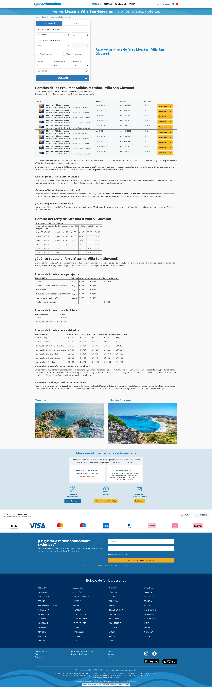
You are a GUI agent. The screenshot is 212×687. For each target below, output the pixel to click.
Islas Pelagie (79, 623)
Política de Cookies (124, 684)
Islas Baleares (80, 618)
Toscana (42, 640)
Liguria (77, 627)
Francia (148, 601)
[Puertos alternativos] (37, 54)
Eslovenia (149, 596)
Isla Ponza (149, 614)
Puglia (76, 636)
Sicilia (112, 636)
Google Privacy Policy (112, 565)
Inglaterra (43, 610)
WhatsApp (106, 494)
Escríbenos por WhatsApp (106, 501)
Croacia (148, 592)
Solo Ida (75, 23)
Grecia (112, 605)
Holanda (148, 605)
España (41, 601)
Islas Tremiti (115, 623)
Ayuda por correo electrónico (139, 495)
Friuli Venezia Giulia (48, 605)
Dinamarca (43, 596)
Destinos (111, 654)
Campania (43, 592)
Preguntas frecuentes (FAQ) (73, 495)
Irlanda (77, 610)
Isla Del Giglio (116, 614)
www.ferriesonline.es (49, 4)
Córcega (113, 592)
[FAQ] (72, 490)
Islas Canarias (116, 618)
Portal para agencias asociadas (82, 651)
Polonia (42, 636)
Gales (76, 605)
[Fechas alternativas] (65, 54)
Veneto (112, 640)
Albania (42, 588)
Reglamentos (39, 657)
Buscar (62, 78)
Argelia (112, 588)
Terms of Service (125, 565)
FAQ (36, 654)
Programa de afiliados (79, 654)
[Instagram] (147, 653)
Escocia (112, 596)
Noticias (111, 657)
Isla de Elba (43, 614)
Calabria (148, 588)
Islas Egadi (149, 618)
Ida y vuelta (48, 23)
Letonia (42, 627)
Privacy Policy (114, 670)
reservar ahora (165, 106)
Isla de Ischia (79, 614)
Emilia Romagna (81, 596)
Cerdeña (77, 592)
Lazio (146, 623)
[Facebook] (154, 653)
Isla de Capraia (116, 610)
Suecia (147, 636)
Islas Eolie (43, 623)
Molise (112, 632)
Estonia (77, 601)
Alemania (78, 588)
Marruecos (78, 632)
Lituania (113, 627)
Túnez (76, 640)
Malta (147, 627)
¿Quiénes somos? (41, 651)
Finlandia (113, 601)
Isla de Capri (150, 610)
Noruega (148, 632)
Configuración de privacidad (91, 684)
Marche (42, 632)
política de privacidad (121, 554)
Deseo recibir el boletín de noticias (141, 560)
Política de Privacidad (109, 684)
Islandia (42, 618)
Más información (72, 501)
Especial (110, 651)
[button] (132, 4)
